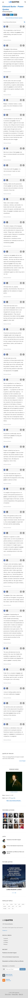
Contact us (4, 930)
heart (20, 906)
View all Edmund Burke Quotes (14, 18)
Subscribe (22, 969)
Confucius (14, 889)
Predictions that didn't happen (14, 839)
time (15, 904)
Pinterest (5, 944)
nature (11, 904)
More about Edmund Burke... (14, 800)
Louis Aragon (22, 760)
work (13, 906)
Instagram (6, 940)
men (9, 908)
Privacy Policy (15, 994)
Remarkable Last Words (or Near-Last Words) (12, 961)
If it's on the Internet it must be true (15, 845)
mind (9, 906)
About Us (21, 994)
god (19, 904)
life (3, 904)
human (4, 906)
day (12, 908)
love (7, 904)
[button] (25, 1)
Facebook (6, 938)
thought (4, 908)
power (23, 904)
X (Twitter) (6, 942)
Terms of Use (8, 994)
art (16, 906)
